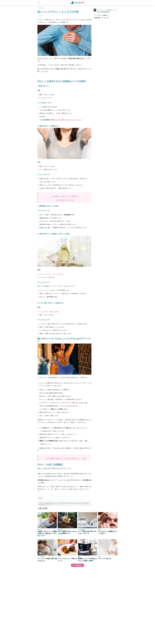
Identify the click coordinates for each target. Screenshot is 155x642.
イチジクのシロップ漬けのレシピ (67, 560)
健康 (99, 529)
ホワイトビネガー (45, 290)
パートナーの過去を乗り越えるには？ (47, 560)
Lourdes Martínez (105, 12)
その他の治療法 (81, 529)
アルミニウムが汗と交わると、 (70, 406)
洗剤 (65, 58)
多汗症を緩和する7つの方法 (65, 200)
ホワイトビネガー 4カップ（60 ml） (51, 274)
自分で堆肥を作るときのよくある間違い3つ (67, 532)
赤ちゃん (39, 529)
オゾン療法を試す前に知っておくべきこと (87, 532)
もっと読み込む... (77, 565)
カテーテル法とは (104, 558)
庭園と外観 (60, 529)
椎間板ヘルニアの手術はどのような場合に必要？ (87, 560)
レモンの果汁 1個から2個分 (48, 311)
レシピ (59, 556)
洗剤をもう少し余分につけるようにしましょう (66, 120)
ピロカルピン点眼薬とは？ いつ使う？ (108, 532)
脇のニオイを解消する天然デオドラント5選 (71, 458)
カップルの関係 (40, 556)
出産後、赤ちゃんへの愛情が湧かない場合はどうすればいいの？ (47, 533)
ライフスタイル (40, 7)
